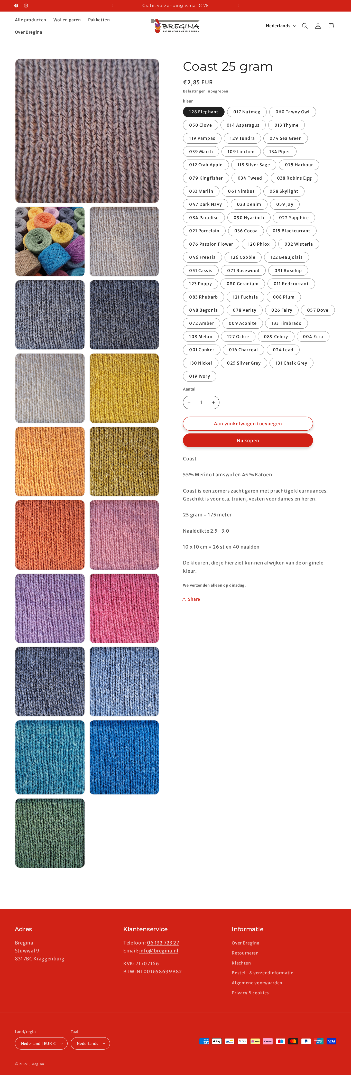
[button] (304, 25)
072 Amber (201, 323)
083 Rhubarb (203, 297)
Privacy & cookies (250, 992)
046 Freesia (202, 257)
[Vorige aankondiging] (112, 5)
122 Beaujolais (286, 257)
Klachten (241, 962)
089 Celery (276, 336)
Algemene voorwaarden (257, 982)
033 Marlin (201, 191)
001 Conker (201, 350)
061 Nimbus (241, 191)
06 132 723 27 (163, 943)
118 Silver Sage (253, 165)
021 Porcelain (204, 231)
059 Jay (284, 204)
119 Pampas (202, 138)
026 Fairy (281, 310)
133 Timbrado (286, 323)
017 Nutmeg (247, 112)
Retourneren (245, 952)
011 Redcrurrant (291, 283)
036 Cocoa (246, 231)
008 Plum (284, 297)
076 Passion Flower (211, 244)
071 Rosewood (243, 270)
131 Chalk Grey (291, 363)
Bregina (37, 1064)
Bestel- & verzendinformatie (262, 972)
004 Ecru (313, 336)
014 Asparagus (243, 125)
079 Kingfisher (206, 178)
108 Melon (200, 336)
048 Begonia (203, 310)
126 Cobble (243, 257)
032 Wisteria (298, 244)
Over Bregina (245, 942)
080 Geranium (243, 283)
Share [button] (194, 599)
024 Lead (283, 350)
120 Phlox (259, 244)
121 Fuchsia (245, 297)
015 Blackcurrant (291, 231)
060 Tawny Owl (292, 112)
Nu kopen (248, 440)
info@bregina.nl (158, 951)
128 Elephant (203, 112)
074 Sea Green (286, 138)
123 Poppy (200, 283)
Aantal (189, 389)
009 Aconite (243, 323)
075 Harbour (299, 165)
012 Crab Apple (206, 165)
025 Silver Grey (244, 363)
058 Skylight (284, 191)
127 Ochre (238, 336)
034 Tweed (250, 178)
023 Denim (249, 204)
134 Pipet (279, 151)
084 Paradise (204, 217)
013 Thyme (286, 125)
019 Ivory (199, 376)
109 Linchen (241, 151)
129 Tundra (242, 138)
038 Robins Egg (294, 178)
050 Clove (200, 125)
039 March (201, 151)
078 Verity (245, 310)
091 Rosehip (288, 270)
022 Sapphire (294, 217)
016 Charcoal (243, 350)
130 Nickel (200, 363)
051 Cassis (201, 270)
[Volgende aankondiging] (238, 5)
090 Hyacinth (249, 217)
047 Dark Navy (205, 204)
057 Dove (317, 310)
